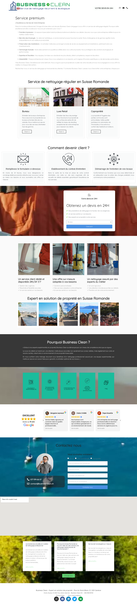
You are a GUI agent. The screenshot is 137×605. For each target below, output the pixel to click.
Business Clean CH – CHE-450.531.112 (82, 593)
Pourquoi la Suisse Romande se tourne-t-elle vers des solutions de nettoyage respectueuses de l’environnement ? (68, 546)
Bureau (71, 458)
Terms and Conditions (74, 595)
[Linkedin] (68, 599)
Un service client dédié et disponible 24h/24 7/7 (31, 280)
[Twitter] (74, 599)
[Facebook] (62, 599)
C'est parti (89, 226)
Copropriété (96, 458)
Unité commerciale (83, 458)
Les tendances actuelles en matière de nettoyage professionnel (37, 544)
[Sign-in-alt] (80, 599)
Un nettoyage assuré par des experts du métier (102, 280)
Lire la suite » (30, 567)
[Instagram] (56, 599)
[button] (120, 420)
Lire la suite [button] (48, 428)
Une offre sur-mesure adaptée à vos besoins (65, 280)
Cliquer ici (27, 131)
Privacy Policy (60, 595)
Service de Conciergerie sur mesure (99, 544)
